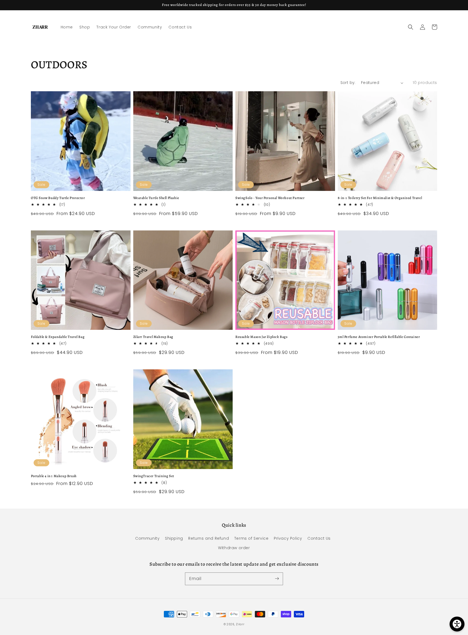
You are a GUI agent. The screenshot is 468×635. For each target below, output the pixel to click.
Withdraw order (234, 548)
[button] (411, 27)
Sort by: (348, 82)
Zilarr (240, 624)
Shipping (174, 538)
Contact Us (319, 538)
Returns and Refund (208, 538)
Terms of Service (251, 538)
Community (147, 538)
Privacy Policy (288, 538)
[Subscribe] (277, 579)
